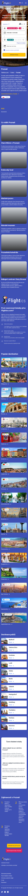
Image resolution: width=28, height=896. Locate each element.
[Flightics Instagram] (5, 892)
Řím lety (3, 414)
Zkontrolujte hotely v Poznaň (9, 93)
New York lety (4, 594)
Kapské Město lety (5, 624)
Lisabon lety (4, 474)
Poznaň (18, 72)
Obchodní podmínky (6, 873)
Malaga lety (4, 383)
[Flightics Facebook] (8, 892)
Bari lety (3, 534)
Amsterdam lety (5, 504)
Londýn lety (4, 429)
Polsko (12, 72)
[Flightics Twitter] (2, 892)
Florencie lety (4, 549)
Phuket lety (4, 579)
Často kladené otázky (6, 875)
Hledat (10, 642)
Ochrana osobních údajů (7, 878)
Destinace (3, 882)
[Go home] (6, 859)
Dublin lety (3, 444)
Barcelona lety (4, 368)
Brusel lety (4, 519)
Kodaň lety (3, 459)
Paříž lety (3, 398)
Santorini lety (4, 609)
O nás (2, 880)
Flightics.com (5, 72)
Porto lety (3, 489)
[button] (25, 3)
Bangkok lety (4, 564)
